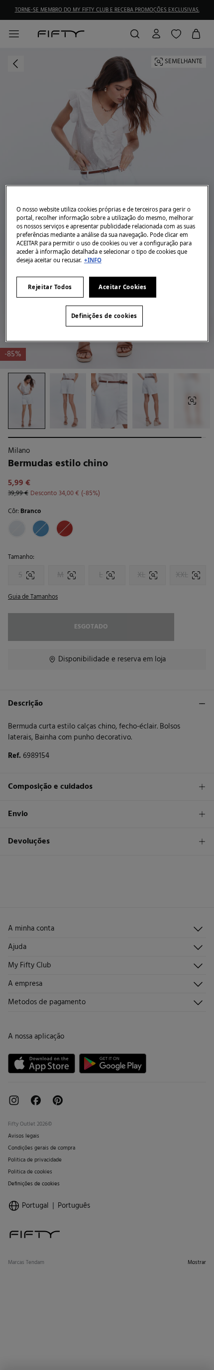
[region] (107, 263)
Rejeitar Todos (50, 287)
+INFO (93, 260)
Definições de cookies (104, 315)
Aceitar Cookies (123, 287)
